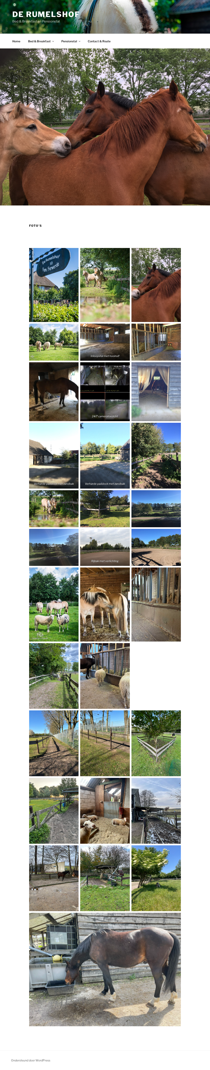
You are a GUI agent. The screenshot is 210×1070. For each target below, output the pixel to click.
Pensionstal (69, 41)
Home (16, 41)
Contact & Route (99, 41)
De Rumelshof (46, 14)
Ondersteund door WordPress (30, 1060)
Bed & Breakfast (39, 41)
